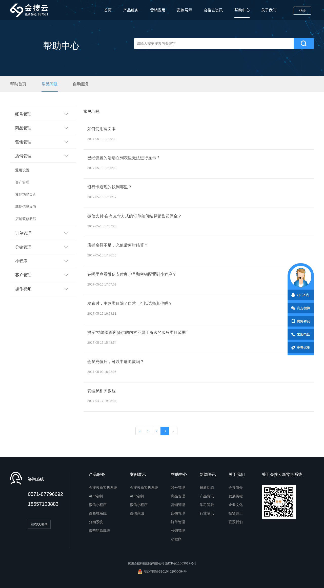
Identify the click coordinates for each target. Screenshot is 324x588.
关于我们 (268, 10)
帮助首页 (18, 84)
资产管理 (22, 182)
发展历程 (236, 496)
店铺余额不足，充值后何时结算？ (117, 245)
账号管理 (178, 487)
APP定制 (96, 496)
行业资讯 (207, 513)
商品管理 (178, 496)
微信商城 (137, 513)
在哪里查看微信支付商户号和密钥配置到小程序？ (131, 274)
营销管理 (178, 505)
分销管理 (178, 531)
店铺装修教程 (25, 219)
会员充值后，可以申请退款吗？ (115, 361)
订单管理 (178, 522)
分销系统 (96, 522)
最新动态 (207, 487)
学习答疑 (207, 505)
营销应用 (157, 10)
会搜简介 (236, 487)
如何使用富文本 (101, 129)
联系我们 (236, 522)
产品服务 (130, 10)
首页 (108, 10)
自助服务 (81, 84)
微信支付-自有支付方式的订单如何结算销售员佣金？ (134, 216)
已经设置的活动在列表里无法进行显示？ (123, 158)
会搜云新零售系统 (103, 487)
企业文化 (236, 505)
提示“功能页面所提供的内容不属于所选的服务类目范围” (137, 332)
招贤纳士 (236, 513)
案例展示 (184, 10)
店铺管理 (178, 513)
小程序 (176, 539)
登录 (302, 11)
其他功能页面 (25, 194)
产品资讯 (207, 496)
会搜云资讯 (213, 10)
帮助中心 (242, 10)
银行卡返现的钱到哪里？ (109, 187)
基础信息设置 (25, 207)
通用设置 (22, 170)
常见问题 (50, 84)
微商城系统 (98, 513)
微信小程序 (98, 505)
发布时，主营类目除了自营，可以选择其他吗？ (130, 303)
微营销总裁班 (99, 531)
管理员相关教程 (101, 391)
